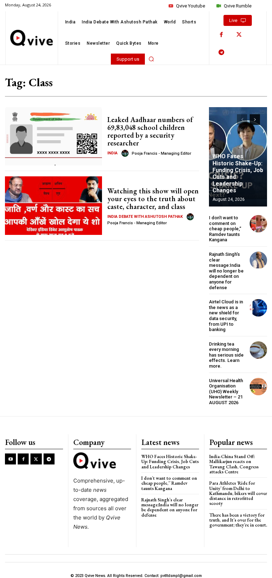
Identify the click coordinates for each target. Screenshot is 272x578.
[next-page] (255, 119)
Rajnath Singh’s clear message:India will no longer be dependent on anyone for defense (226, 271)
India (112, 153)
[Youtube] (10, 458)
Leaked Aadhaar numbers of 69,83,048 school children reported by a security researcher (150, 131)
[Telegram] (221, 52)
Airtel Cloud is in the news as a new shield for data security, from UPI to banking (226, 315)
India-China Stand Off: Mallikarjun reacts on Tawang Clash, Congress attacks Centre (234, 464)
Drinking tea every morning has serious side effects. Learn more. (226, 355)
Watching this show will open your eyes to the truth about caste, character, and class (153, 198)
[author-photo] (126, 153)
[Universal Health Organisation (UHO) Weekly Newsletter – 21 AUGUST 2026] (258, 386)
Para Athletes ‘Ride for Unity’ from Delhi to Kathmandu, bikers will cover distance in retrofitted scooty (238, 493)
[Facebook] (221, 35)
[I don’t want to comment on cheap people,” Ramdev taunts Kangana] (258, 223)
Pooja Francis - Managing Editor (161, 153)
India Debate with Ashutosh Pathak (145, 216)
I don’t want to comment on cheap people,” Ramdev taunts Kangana (225, 228)
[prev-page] (242, 119)
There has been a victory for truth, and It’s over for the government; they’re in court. (238, 520)
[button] (151, 59)
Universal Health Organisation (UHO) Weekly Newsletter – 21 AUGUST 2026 (226, 391)
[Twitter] (239, 35)
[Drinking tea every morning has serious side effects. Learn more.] (258, 350)
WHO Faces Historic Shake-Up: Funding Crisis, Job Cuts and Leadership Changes (237, 173)
